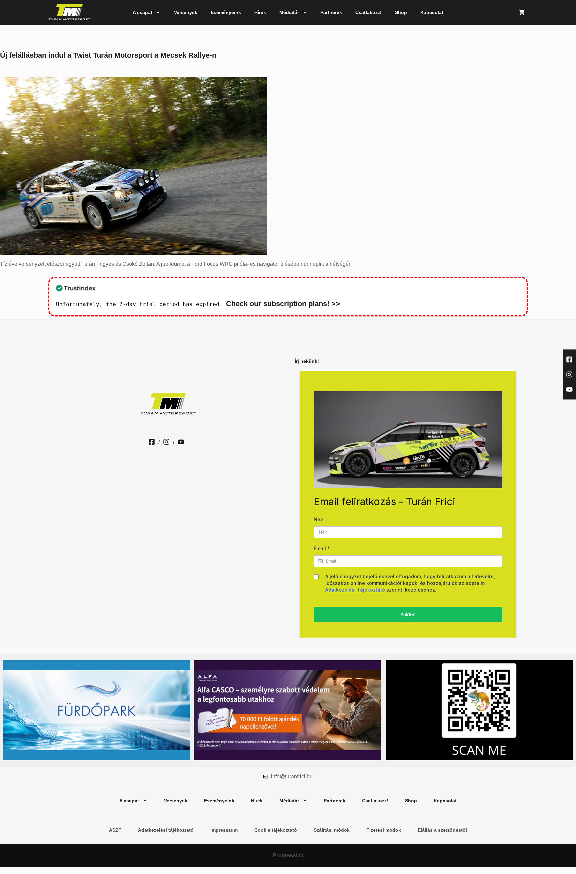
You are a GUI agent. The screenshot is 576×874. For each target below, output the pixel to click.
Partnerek (331, 12)
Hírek (260, 12)
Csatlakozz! (368, 12)
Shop (401, 12)
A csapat (142, 12)
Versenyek (185, 12)
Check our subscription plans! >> (283, 303)
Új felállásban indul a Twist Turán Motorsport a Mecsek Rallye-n (108, 55)
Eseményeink (226, 12)
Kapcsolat (431, 12)
